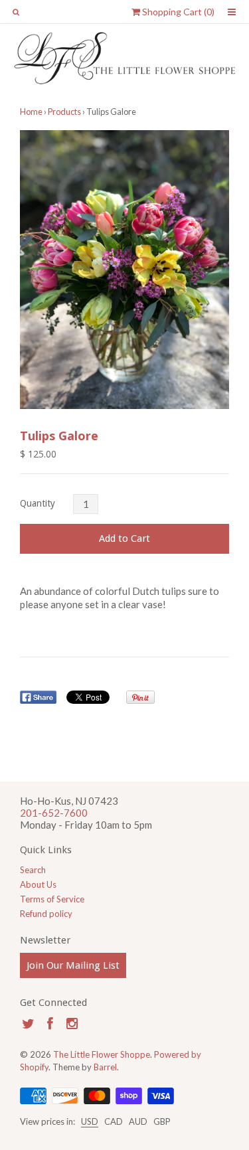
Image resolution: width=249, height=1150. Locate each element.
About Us (38, 884)
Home (31, 111)
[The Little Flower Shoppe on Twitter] (28, 1023)
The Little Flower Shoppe (101, 1054)
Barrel (105, 1067)
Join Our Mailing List (73, 965)
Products (64, 111)
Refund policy (46, 913)
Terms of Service (52, 899)
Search (33, 869)
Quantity (37, 503)
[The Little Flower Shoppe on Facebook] (50, 1023)
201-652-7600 (54, 813)
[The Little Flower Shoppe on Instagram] (72, 1023)
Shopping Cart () (177, 11)
